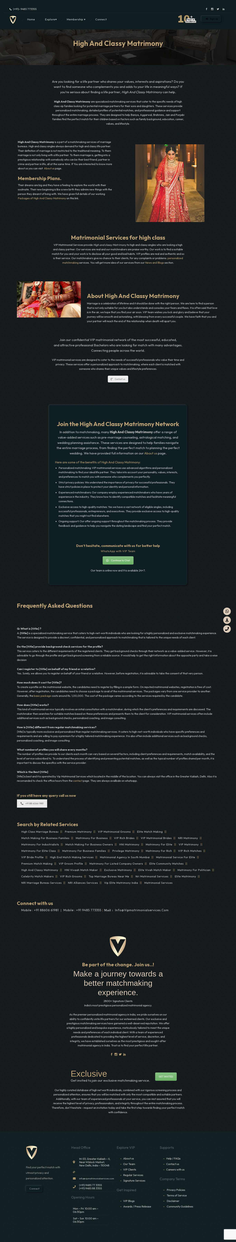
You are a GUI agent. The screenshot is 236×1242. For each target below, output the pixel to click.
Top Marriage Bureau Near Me (109, 876)
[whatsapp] (227, 611)
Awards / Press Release (137, 1206)
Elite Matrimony (185, 876)
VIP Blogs (129, 1201)
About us (49, 168)
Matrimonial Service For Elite (175, 857)
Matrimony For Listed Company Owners (116, 863)
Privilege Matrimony (125, 851)
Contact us (120, 379)
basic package (42, 695)
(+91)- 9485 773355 (25, 9)
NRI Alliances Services (83, 882)
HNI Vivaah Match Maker (81, 870)
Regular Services (133, 1175)
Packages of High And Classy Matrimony (42, 198)
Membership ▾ (76, 19)
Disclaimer (173, 1201)
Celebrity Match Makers (37, 876)
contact (78, 780)
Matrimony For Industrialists (40, 844)
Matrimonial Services (158, 882)
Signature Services (134, 1180)
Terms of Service (177, 1195)
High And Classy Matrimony (39, 870)
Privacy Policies (176, 1190)
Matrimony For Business (92, 838)
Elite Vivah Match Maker (154, 870)
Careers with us (175, 1169)
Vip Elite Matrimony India (121, 882)
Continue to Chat (120, 560)
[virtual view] (227, 620)
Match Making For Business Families (45, 838)
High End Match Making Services (72, 857)
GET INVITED (166, 1076)
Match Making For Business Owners (89, 844)
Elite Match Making (150, 831)
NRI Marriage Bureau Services (41, 882)
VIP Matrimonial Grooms (114, 831)
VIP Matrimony (189, 844)
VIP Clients (129, 1169)
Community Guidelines (180, 1206)
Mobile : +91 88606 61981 (40, 910)
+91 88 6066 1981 (34, 803)
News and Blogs (154, 262)
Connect (101, 19)
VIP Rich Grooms (71, 876)
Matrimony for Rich (159, 851)
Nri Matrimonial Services (151, 876)
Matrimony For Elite (159, 844)
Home (31, 19)
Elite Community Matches (166, 863)
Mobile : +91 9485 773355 (82, 910)
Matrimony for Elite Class (38, 851)
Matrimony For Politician (193, 870)
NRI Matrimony (188, 838)
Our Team (129, 1164)
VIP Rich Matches (190, 851)
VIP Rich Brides (124, 838)
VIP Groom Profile (71, 863)
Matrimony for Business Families (84, 851)
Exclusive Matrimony (118, 870)
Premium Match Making (37, 863)
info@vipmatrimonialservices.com (142, 910)
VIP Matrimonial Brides (156, 838)
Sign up (214, 18)
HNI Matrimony (129, 844)
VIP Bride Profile (32, 857)
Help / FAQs (173, 1158)
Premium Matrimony (78, 831)
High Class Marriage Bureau (40, 831)
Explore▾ (51, 19)
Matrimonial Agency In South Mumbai (125, 857)
